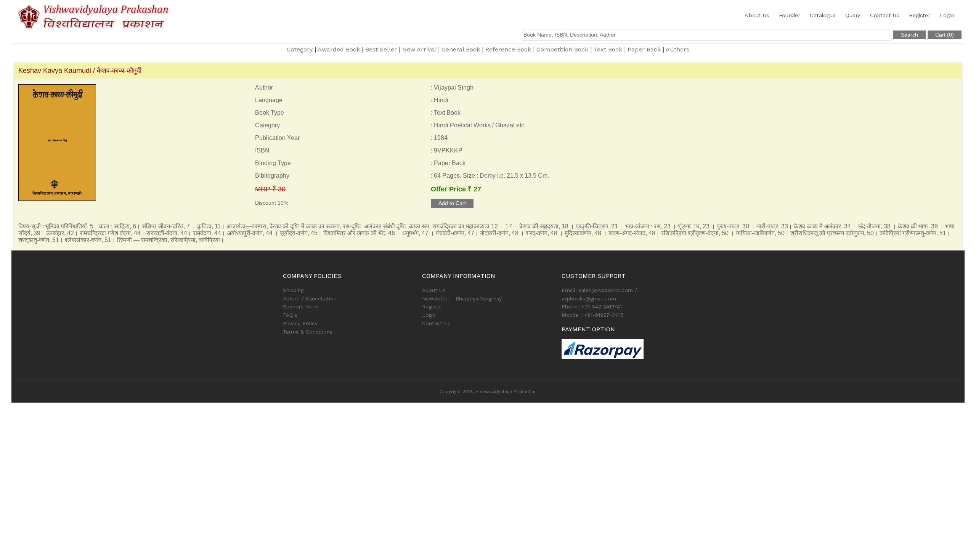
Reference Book (508, 49)
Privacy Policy (300, 323)
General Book (460, 49)
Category (300, 49)
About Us (757, 15)
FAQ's (290, 315)
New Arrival (419, 49)
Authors (677, 49)
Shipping (293, 290)
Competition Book (562, 49)
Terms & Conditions (307, 332)
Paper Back (644, 49)
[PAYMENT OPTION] (627, 349)
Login (947, 15)
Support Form (300, 306)
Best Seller (381, 49)
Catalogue (822, 15)
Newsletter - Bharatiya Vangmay (462, 298)
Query (852, 15)
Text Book (608, 49)
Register (919, 15)
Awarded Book (339, 49)
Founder (789, 15)
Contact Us (884, 15)
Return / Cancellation (310, 298)
